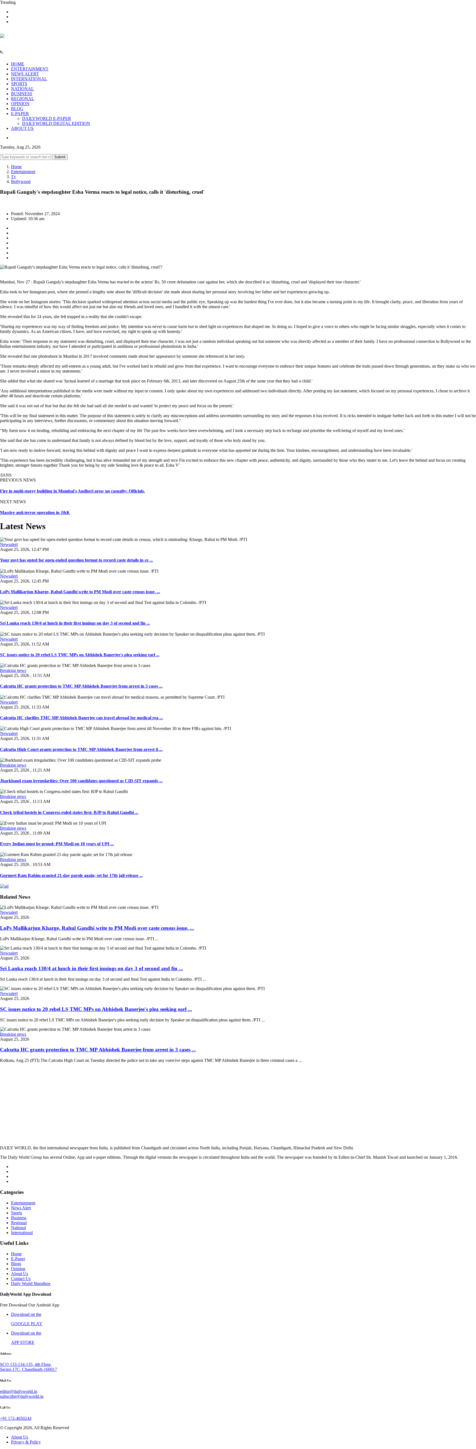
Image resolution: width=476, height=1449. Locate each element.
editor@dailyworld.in (18, 1391)
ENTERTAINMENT (29, 69)
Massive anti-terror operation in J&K (35, 512)
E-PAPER (20, 113)
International (22, 1232)
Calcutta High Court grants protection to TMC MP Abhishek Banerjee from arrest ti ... (81, 749)
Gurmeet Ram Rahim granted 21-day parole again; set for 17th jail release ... (71, 875)
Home (16, 166)
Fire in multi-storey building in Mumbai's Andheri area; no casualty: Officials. (72, 491)
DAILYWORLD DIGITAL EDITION (56, 123)
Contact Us (21, 1278)
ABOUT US (22, 128)
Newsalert (9, 544)
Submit (60, 157)
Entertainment (23, 171)
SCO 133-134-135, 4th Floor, (26, 1364)
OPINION (20, 103)
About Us (19, 1273)
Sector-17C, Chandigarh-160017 (28, 1369)
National (18, 1227)
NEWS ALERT (25, 74)
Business (18, 1217)
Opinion (18, 1268)
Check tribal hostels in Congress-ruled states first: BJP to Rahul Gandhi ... (69, 812)
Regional (19, 1222)
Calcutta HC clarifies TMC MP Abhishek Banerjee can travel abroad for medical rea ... (81, 717)
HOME (17, 64)
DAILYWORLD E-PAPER (46, 118)
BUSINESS (21, 93)
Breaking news (13, 670)
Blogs (16, 1263)
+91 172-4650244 (15, 1418)
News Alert (21, 1207)
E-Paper (18, 1258)
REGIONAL (22, 98)
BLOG (17, 108)
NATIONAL (22, 88)
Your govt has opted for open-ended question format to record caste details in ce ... (76, 560)
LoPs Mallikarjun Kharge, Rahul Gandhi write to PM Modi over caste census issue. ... (80, 591)
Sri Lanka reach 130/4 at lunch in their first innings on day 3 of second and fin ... (75, 623)
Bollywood (21, 181)
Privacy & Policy (26, 1442)
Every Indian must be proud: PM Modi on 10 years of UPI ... (57, 843)
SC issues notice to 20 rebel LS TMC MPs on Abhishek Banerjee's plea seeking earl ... (79, 654)
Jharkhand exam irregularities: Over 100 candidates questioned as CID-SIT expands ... (81, 780)
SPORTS (19, 83)
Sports (16, 1212)
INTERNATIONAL (29, 78)
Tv (13, 176)
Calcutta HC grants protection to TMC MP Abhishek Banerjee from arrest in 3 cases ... (81, 686)
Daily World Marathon (30, 1283)
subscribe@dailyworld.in (22, 1396)
